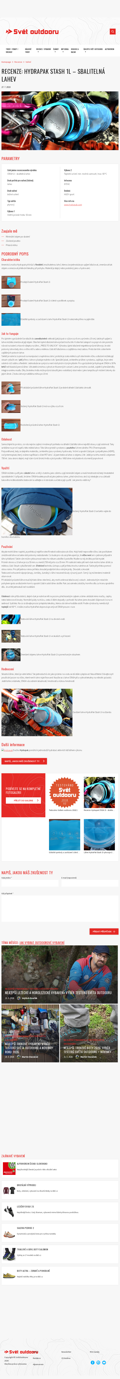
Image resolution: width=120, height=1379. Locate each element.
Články (56, 49)
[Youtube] (104, 1362)
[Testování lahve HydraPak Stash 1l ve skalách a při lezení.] (10, 636)
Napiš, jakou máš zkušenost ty (22, 761)
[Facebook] (92, 1362)
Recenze (18, 62)
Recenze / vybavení (43, 49)
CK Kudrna (65, 1358)
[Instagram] (98, 1362)
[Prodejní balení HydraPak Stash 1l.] (10, 282)
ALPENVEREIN (109, 49)
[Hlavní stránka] (30, 31)
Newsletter (66, 1352)
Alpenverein (38, 1364)
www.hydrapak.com (73, 204)
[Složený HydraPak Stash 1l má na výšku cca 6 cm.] (10, 406)
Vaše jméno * (6, 878)
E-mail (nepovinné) (69, 878)
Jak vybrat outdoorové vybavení (41, 942)
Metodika (64, 49)
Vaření (28, 62)
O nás (35, 1352)
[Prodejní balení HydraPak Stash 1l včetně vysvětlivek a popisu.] (10, 300)
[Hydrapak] (7, 750)
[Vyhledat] (113, 31)
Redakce (37, 1358)
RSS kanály (95, 1352)
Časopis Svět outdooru (93, 49)
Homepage (6, 62)
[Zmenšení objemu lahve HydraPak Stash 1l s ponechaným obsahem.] (10, 654)
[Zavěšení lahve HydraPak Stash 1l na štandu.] (36, 712)
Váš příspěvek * (7, 893)
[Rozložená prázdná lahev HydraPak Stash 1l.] (10, 424)
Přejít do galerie (23, 800)
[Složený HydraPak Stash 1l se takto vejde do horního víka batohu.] (36, 511)
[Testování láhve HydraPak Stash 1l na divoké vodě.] (10, 619)
